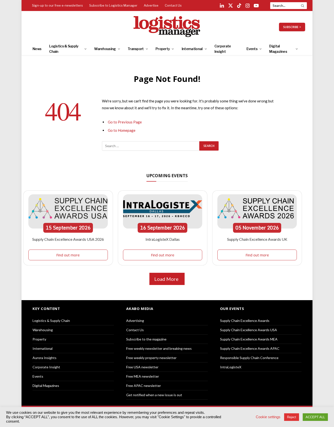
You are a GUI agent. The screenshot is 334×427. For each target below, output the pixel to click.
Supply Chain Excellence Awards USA (248, 330)
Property (163, 49)
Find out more (68, 254)
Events (251, 49)
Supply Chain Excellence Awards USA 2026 (68, 239)
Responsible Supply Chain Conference (249, 358)
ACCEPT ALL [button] (315, 417)
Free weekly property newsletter (151, 358)
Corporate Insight (222, 49)
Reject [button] (291, 417)
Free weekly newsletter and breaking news (159, 348)
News (37, 49)
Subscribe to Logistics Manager (113, 5)
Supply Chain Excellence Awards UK (257, 239)
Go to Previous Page (125, 122)
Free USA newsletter (142, 367)
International (192, 49)
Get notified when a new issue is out (154, 395)
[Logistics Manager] (167, 27)
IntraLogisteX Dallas (162, 239)
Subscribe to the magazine (146, 339)
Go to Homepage (121, 130)
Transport (136, 49)
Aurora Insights (44, 358)
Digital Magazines (278, 49)
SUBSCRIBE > (292, 27)
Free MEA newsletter (142, 376)
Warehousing (105, 49)
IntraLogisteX (230, 367)
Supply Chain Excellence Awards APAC (249, 348)
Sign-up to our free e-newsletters (57, 5)
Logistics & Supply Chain (63, 49)
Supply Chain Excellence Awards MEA (249, 339)
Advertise (151, 5)
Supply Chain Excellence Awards (244, 320)
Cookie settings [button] (268, 417)
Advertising (135, 320)
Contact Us (173, 5)
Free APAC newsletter (143, 385)
